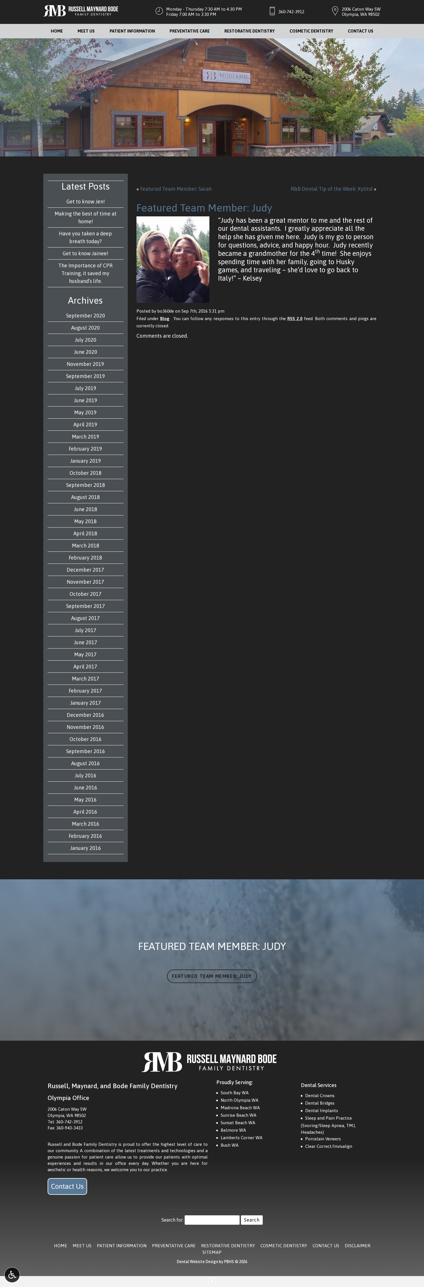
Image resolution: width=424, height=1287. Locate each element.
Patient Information (132, 31)
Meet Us (86, 31)
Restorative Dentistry (249, 31)
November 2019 (85, 364)
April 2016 (85, 812)
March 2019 (85, 437)
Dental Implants (321, 1110)
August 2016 (85, 763)
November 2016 (85, 727)
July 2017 (85, 630)
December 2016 (85, 715)
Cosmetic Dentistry (311, 31)
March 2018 (85, 546)
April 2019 (85, 425)
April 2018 (85, 533)
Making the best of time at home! (86, 217)
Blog (164, 318)
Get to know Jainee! (85, 253)
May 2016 (85, 800)
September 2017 (85, 606)
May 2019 (85, 412)
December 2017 (85, 570)
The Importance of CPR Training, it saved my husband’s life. (85, 273)
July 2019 (85, 388)
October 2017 (86, 594)
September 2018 (85, 485)
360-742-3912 (291, 11)
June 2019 (85, 400)
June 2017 (85, 642)
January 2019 (85, 461)
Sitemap (212, 1252)
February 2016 (85, 836)
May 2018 (85, 521)
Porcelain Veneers (323, 1138)
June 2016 (85, 788)
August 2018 (85, 497)
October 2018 (86, 473)
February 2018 (85, 558)
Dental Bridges (320, 1103)
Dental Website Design (197, 1261)
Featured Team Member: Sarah (176, 189)
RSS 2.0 (294, 318)
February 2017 (85, 691)
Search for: (172, 1219)
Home (57, 31)
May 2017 (85, 654)
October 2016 (86, 739)
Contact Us (360, 31)
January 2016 (85, 848)
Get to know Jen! (85, 202)
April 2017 (85, 667)
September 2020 (85, 316)
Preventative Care (190, 31)
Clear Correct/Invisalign (328, 1146)
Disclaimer (357, 1245)
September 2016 (85, 751)
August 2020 (85, 328)
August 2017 (85, 618)
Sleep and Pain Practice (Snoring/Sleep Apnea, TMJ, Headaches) (328, 1125)
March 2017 (85, 679)
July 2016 (85, 775)
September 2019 (85, 376)
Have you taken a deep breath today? (85, 237)
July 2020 (85, 340)
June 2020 (85, 352)
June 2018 (85, 509)
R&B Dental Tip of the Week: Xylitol (332, 189)
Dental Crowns (320, 1095)
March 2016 (85, 824)
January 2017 (85, 703)
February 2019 (85, 449)
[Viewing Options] (12, 1275)
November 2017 (85, 582)
